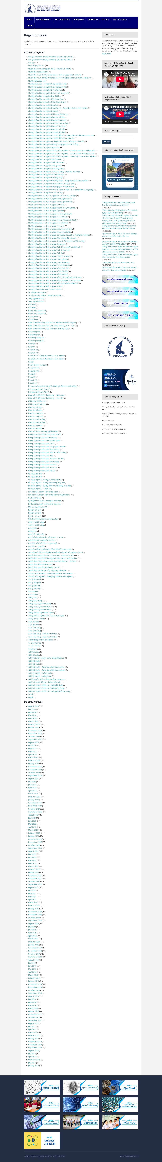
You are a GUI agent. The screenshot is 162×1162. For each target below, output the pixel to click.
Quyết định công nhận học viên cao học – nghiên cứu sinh (51, 555)
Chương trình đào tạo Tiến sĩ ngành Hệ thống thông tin (50, 214)
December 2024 (35, 766)
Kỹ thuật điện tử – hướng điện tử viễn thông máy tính (49, 485)
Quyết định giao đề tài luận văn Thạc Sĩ (43, 567)
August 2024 (33, 778)
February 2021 (34, 905)
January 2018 (33, 1011)
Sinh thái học (33, 591)
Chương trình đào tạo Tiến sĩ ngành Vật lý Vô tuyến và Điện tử (53, 283)
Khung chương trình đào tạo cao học (42, 437)
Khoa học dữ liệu (35, 407)
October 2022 (34, 845)
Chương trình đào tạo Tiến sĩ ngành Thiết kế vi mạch (49, 256)
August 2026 (33, 706)
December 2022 (35, 839)
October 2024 (34, 772)
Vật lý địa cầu (33, 652)
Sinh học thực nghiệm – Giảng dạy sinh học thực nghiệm (50, 573)
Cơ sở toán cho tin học (37, 292)
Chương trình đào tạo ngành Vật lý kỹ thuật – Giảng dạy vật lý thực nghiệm (58, 180)
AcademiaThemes (132, 1156)
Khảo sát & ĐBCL (120, 20)
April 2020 (32, 936)
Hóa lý (30, 362)
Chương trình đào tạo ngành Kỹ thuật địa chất (46, 132)
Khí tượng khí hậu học (36, 401)
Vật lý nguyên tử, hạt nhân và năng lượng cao (46, 679)
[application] (120, 114)
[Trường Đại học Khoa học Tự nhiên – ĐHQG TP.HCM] (43, 8)
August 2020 (33, 923)
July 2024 (32, 781)
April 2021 (32, 899)
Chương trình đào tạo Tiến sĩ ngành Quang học (47, 244)
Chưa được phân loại (36, 65)
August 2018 (33, 996)
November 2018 (35, 987)
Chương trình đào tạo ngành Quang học (44, 147)
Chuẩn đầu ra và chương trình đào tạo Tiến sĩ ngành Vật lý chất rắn (55, 75)
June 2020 (32, 929)
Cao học (31, 62)
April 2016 (32, 1056)
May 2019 (32, 969)
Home (30, 20)
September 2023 (35, 812)
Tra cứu (105, 20)
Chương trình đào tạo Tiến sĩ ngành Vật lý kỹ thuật (48, 274)
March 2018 (33, 1008)
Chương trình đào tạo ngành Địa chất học (44, 96)
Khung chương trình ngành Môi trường (43, 461)
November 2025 (35, 733)
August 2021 (33, 887)
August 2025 (33, 742)
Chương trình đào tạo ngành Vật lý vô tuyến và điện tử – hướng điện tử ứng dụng (60, 189)
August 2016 (33, 1050)
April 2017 (32, 1029)
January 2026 (33, 727)
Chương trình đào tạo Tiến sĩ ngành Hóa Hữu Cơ (47, 217)
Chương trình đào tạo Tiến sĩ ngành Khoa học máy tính (50, 229)
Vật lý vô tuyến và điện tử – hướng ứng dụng (46, 688)
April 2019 (32, 972)
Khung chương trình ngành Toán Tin (42, 467)
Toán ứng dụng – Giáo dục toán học (42, 633)
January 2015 (33, 1065)
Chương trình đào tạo (36, 81)
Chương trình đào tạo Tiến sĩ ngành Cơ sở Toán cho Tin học (52, 195)
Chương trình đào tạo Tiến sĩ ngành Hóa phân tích (48, 223)
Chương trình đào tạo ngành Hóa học (43, 105)
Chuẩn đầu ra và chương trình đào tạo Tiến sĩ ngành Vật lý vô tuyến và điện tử (59, 78)
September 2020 (35, 920)
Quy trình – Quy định (36, 546)
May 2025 (32, 751)
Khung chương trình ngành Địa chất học (44, 449)
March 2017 (33, 1032)
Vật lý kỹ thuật (34, 661)
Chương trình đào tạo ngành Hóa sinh (43, 111)
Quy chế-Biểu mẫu (62, 20)
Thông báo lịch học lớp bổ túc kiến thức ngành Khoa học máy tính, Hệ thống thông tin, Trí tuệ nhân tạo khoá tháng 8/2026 (120, 249)
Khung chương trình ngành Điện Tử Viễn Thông (47, 452)
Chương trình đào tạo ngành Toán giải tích (45, 165)
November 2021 (35, 878)
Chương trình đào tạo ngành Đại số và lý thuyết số (48, 93)
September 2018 (35, 993)
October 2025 (34, 736)
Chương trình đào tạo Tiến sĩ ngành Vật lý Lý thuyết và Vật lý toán (54, 277)
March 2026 (33, 721)
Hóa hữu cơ (33, 349)
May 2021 (32, 896)
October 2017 (34, 1017)
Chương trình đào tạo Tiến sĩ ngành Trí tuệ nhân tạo (49, 265)
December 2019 (35, 948)
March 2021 (33, 902)
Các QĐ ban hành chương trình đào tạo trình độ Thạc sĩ (50, 56)
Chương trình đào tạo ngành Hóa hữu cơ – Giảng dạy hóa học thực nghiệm (58, 108)
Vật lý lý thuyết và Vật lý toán (40, 673)
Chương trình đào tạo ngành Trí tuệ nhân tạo (46, 174)
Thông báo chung (35, 600)
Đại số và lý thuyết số (37, 310)
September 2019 (35, 957)
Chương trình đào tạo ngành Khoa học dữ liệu (46, 117)
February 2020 (34, 942)
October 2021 (34, 881)
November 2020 (35, 914)
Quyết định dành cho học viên (40, 564)
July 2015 (32, 1062)
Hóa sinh (31, 374)
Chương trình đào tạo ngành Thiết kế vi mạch (46, 162)
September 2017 (35, 1020)
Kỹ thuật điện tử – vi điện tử (39, 488)
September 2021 (35, 884)
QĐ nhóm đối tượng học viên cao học (43, 519)
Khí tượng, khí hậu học (37, 404)
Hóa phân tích (33, 368)
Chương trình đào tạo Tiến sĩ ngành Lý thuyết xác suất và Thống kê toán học (59, 235)
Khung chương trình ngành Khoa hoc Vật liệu (46, 458)
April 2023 (32, 827)
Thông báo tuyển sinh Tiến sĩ (39, 609)
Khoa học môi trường (36, 419)
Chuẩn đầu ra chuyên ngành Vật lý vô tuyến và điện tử (49, 69)
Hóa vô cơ (32, 380)
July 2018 (32, 999)
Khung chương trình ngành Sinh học (42, 464)
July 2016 (32, 1053)
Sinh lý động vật (34, 579)
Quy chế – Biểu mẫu (36, 534)
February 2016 (34, 1059)
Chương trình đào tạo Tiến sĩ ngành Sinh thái (46, 253)
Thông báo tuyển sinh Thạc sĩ (40, 606)
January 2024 (33, 799)
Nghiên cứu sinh (34, 510)
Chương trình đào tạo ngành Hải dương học (45, 99)
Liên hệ (29, 26)
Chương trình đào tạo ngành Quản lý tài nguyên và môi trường (53, 144)
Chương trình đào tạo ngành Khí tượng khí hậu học (48, 114)
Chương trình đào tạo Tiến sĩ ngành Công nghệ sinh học (50, 201)
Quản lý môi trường (36, 522)
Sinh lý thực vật (34, 585)
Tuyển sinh (79, 20)
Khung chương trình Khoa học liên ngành (44, 440)
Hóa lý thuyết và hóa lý (37, 365)
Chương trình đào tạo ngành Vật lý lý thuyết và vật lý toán (51, 183)
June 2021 (32, 893)
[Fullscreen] (135, 122)
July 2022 (32, 854)
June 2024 (32, 784)
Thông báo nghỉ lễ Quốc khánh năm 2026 (118, 262)
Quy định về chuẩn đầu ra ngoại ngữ (42, 543)
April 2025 (32, 754)
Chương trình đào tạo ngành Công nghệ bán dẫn (47, 84)
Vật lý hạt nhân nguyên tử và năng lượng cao (46, 658)
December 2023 (35, 803)
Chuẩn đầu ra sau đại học (38, 71)
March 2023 (33, 830)
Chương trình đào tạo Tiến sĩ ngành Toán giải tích (48, 259)
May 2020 (32, 932)
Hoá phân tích (33, 371)
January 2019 (33, 981)
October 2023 (34, 809)
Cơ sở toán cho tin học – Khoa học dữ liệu (44, 295)
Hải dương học (34, 331)
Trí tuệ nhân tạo (34, 643)
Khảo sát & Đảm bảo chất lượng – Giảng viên (46, 395)
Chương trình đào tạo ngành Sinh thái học (44, 159)
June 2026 (32, 712)
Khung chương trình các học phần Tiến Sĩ (44, 434)
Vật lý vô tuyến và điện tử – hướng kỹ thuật (45, 685)
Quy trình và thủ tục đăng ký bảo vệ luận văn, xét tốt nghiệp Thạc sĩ (55, 552)
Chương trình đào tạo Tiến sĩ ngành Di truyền (46, 204)
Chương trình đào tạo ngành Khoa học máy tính (47, 120)
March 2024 (33, 793)
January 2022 (33, 872)
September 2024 (35, 775)
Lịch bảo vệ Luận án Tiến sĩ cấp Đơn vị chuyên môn (48, 494)
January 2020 (33, 945)
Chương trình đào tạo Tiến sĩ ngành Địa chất (46, 210)
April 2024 (32, 790)
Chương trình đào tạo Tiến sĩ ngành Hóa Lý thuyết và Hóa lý (52, 220)
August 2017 (33, 1023)
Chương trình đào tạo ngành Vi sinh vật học (45, 192)
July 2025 (32, 745)
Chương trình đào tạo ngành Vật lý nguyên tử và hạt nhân (51, 186)
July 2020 (32, 926)
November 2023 (35, 806)
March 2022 (33, 866)
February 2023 (34, 833)
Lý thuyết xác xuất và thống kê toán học (44, 504)
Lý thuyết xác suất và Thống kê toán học (44, 501)
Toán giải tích (33, 621)
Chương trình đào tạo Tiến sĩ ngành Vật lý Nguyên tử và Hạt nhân (54, 280)
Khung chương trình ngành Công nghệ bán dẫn (46, 446)
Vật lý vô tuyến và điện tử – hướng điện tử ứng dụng (49, 691)
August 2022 (33, 851)
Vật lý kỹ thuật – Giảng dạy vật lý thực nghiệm (46, 667)
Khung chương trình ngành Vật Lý (41, 470)
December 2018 (35, 984)
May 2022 (32, 860)
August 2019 (33, 960)
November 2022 (35, 842)
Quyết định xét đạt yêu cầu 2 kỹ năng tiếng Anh (47, 570)
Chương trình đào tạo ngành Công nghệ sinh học (47, 87)
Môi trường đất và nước (37, 507)
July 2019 (32, 963)
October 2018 (34, 990)
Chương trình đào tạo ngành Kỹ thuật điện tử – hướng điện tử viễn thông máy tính (61, 135)
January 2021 (33, 908)
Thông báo (93, 20)
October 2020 (34, 917)
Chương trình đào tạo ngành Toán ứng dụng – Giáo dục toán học (54, 171)
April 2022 (32, 863)
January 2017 (33, 1038)
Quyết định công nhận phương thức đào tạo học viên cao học (52, 558)
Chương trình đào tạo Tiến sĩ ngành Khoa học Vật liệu (49, 232)
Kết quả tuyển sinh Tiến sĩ (38, 392)
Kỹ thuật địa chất (35, 473)
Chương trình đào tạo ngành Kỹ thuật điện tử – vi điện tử (51, 138)
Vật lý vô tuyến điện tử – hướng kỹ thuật (44, 682)
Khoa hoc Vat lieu (35, 425)
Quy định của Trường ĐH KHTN (41, 540)
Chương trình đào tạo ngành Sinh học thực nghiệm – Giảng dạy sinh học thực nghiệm (62, 156)
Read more (106, 53)
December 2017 (35, 1014)
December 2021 (35, 875)
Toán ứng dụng (34, 627)
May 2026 (32, 715)
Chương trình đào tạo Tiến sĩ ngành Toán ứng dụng (48, 262)
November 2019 (35, 951)
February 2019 (34, 978)
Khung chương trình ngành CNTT (41, 443)
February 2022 (34, 869)
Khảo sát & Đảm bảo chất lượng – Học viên (45, 398)
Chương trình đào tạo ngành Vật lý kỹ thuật (45, 177)
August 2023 (33, 815)
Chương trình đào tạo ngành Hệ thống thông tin (47, 102)
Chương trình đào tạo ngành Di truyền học (45, 90)
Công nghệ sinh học (36, 298)
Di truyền (32, 304)
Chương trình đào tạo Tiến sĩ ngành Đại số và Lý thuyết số (51, 208)
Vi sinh (30, 694)
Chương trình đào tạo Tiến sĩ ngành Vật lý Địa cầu (48, 271)
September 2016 (35, 1047)
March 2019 (33, 975)
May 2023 (32, 824)
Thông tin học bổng (36, 618)
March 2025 (33, 757)
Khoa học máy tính (35, 413)
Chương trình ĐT (44, 20)
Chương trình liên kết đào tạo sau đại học (44, 289)
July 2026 (32, 709)
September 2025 (35, 739)
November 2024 (35, 769)
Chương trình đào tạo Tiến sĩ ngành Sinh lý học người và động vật (54, 247)
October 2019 (34, 954)
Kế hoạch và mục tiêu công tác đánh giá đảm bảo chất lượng (52, 386)
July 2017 (32, 1026)
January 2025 (33, 763)
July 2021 (32, 890)
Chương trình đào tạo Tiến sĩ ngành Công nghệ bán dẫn (50, 198)
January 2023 (33, 836)
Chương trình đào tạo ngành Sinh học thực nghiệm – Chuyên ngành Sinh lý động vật (61, 150)
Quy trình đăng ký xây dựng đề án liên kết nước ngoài (49, 549)
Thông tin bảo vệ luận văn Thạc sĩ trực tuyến (46, 615)
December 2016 (35, 1041)
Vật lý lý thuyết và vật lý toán (40, 676)
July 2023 (32, 818)
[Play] (105, 122)
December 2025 (35, 730)
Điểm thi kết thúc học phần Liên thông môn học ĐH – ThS (51, 325)
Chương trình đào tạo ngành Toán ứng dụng (46, 168)
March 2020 (33, 938)
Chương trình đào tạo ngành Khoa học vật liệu (46, 129)
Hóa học (31, 343)
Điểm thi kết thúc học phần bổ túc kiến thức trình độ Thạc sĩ (52, 322)
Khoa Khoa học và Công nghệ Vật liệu (43, 431)
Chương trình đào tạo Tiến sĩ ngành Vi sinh (45, 286)
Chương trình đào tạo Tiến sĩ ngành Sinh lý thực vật (48, 250)
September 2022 (35, 848)
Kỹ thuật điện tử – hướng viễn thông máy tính (46, 482)
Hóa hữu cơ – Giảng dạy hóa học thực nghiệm (46, 356)
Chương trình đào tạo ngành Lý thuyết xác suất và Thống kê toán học (56, 141)
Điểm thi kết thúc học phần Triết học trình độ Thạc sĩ (49, 328)
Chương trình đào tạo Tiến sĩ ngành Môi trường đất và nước (52, 238)
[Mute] (131, 122)
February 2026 (34, 724)
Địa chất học (33, 316)
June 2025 (32, 748)
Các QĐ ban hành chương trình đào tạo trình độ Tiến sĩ (50, 59)
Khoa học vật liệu (35, 428)
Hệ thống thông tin (36, 337)
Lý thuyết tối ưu (34, 498)
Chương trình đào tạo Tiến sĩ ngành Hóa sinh (46, 226)
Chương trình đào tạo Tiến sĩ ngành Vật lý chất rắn (48, 268)
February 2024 (34, 797)
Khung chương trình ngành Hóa (40, 455)
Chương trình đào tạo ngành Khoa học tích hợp (47, 126)
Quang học (32, 528)
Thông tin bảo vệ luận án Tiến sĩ (41, 612)
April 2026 (32, 718)
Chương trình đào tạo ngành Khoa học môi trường (48, 123)
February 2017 (34, 1035)
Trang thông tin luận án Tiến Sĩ (40, 640)
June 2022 (32, 857)
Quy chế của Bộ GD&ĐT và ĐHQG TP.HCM (45, 537)
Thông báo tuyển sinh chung (39, 603)
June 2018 (32, 1002)
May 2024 (32, 787)
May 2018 (32, 1005)
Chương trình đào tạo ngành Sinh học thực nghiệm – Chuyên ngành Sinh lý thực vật (61, 153)
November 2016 (35, 1044)
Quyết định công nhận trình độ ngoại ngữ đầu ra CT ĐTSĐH (52, 561)
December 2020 (35, 911)
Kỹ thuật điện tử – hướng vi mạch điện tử (44, 479)
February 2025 (34, 760)
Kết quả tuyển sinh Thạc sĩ (38, 389)
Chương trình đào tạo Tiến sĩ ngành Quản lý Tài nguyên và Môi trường (56, 241)
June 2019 (32, 966)
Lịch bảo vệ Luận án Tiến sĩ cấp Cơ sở (43, 492)
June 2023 (32, 821)
